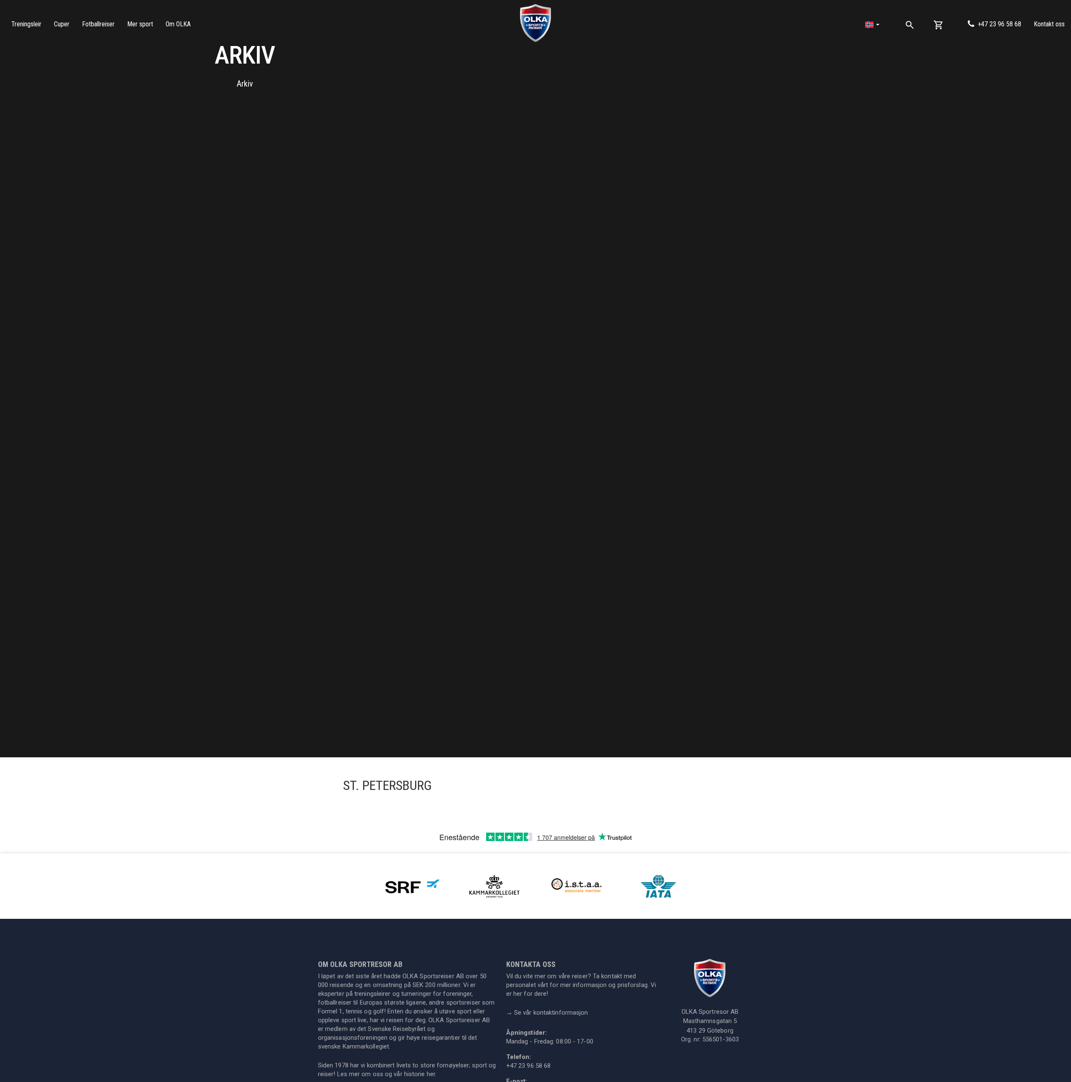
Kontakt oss (1049, 24)
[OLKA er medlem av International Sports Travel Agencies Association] (576, 886)
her (431, 1074)
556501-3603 (720, 1039)
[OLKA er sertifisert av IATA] (658, 886)
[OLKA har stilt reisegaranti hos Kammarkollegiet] (494, 886)
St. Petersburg (387, 785)
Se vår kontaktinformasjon (547, 1012)
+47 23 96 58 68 (999, 24)
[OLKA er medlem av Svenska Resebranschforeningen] (412, 886)
